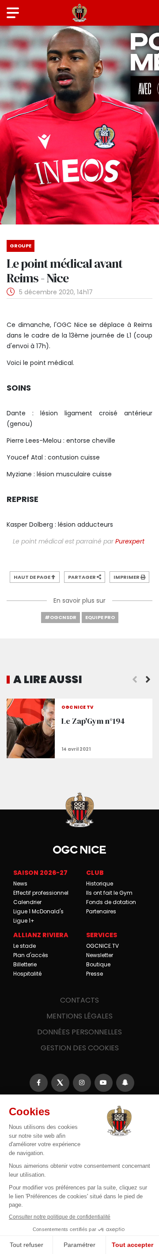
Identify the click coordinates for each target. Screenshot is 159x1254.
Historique (99, 883)
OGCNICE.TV (102, 946)
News (20, 883)
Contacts (79, 1000)
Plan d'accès (30, 955)
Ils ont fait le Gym (109, 893)
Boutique (98, 964)
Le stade (24, 946)
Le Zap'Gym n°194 (79, 728)
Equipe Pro (100, 617)
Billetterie (25, 964)
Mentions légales (79, 1016)
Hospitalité (27, 973)
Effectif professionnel (40, 893)
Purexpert (130, 541)
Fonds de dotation (111, 902)
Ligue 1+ (23, 920)
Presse (94, 973)
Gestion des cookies (80, 1048)
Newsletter (99, 955)
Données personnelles (79, 1032)
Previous (134, 680)
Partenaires (101, 911)
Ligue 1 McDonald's (38, 911)
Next (148, 680)
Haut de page (32, 577)
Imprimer (127, 577)
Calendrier (27, 902)
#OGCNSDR (60, 617)
